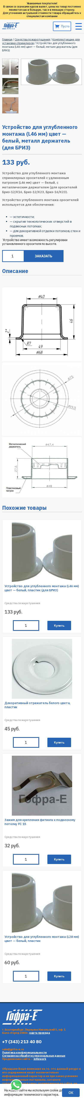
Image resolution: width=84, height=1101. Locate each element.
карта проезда (39, 1033)
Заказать (43, 256)
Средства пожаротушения (32, 39)
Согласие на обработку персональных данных (33, 1056)
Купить (59, 625)
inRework (40, 1059)
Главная (7, 39)
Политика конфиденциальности (24, 1052)
